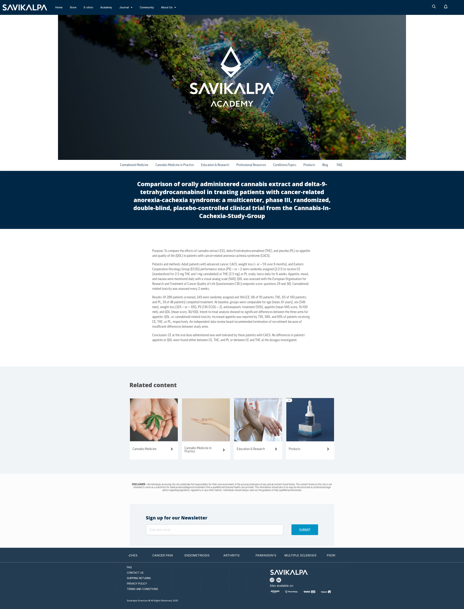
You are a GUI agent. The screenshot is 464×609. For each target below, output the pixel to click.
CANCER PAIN (142, 555)
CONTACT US (135, 572)
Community (147, 7)
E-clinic (88, 7)
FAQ (339, 165)
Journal (124, 7)
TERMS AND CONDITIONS (142, 589)
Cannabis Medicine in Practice (175, 165)
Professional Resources (251, 165)
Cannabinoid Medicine (134, 165)
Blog (325, 165)
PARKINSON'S (245, 555)
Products (309, 165)
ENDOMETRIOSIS (176, 555)
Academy (106, 7)
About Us (167, 7)
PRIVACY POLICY (137, 583)
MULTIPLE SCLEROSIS (280, 555)
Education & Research (215, 165)
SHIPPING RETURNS (139, 578)
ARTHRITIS (211, 555)
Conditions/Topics (284, 165)
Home (59, 7)
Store (73, 7)
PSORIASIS (314, 555)
